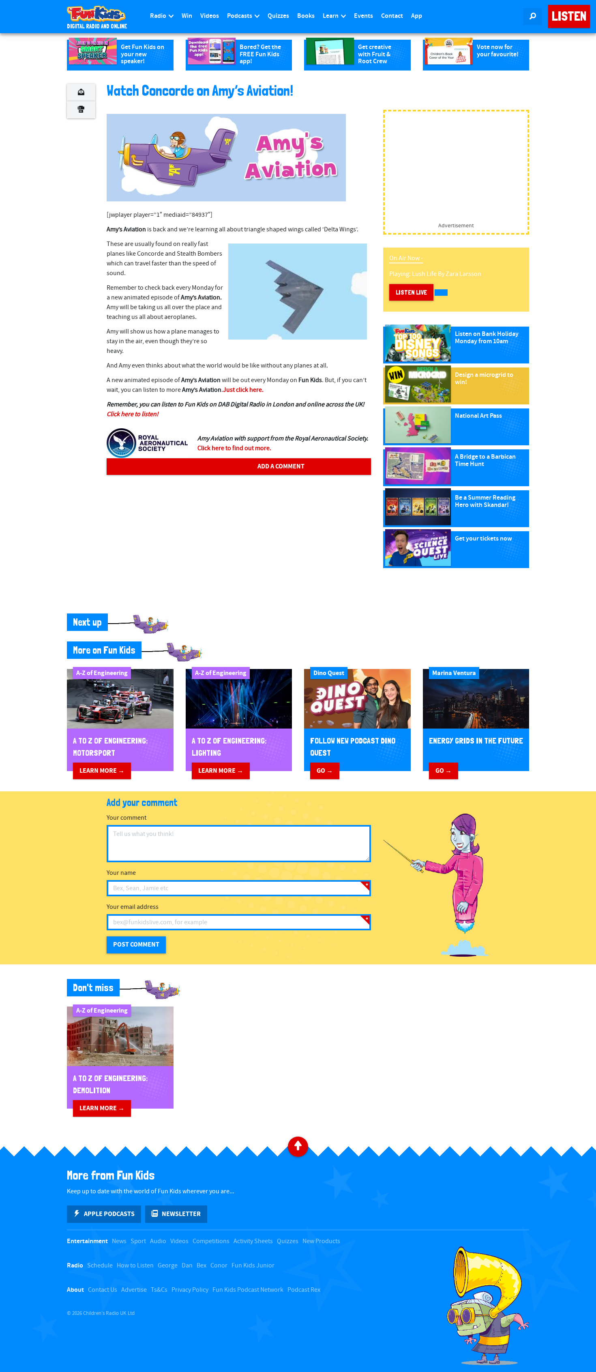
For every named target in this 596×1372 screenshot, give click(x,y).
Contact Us (102, 1290)
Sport (138, 1241)
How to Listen (135, 1265)
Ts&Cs (159, 1290)
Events (363, 16)
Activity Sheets (253, 1241)
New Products (321, 1241)
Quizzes (278, 16)
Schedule (100, 1265)
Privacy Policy (190, 1290)
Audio (158, 1241)
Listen (569, 16)
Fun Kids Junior (253, 1265)
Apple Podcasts (109, 1214)
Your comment (126, 818)
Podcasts (240, 16)
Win (187, 16)
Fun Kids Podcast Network (247, 1290)
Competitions (211, 1241)
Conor (218, 1265)
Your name (121, 873)
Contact (392, 16)
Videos (209, 16)
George (168, 1265)
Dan (187, 1265)
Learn (331, 16)
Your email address (133, 907)
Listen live (411, 292)
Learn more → (101, 770)
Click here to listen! (133, 414)
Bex (201, 1265)
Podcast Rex (303, 1290)
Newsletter (181, 1214)
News (119, 1241)
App (416, 16)
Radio (158, 16)
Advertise (134, 1290)
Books (306, 16)
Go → (325, 770)
